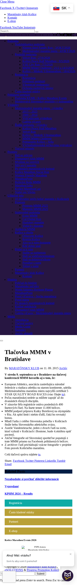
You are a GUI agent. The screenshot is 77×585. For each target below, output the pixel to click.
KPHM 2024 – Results (19, 493)
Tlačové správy (24, 323)
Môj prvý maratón (25, 165)
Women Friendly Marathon (31, 175)
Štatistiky (20, 330)
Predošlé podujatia (26, 54)
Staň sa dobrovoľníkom (36, 259)
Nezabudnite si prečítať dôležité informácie (32, 479)
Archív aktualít (24, 333)
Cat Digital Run (31, 219)
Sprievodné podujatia (27, 212)
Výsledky (13, 104)
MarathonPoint (24, 178)
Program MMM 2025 (35, 205)
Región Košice (31, 239)
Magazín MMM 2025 (35, 209)
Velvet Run (29, 131)
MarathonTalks (24, 185)
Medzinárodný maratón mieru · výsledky (39, 108)
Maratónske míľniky (27, 286)
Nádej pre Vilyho (25, 192)
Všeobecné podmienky (36, 84)
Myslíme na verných (27, 162)
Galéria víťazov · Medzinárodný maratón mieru (43, 313)
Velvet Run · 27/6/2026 (36, 57)
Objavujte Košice (32, 235)
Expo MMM (29, 215)
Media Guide (22, 326)
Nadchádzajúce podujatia (30, 44)
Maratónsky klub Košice (21, 14)
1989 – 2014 (29, 114)
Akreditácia (22, 319)
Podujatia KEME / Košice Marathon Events (41, 98)
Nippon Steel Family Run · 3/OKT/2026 (46, 47)
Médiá (11, 316)
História (12, 279)
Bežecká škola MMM (28, 182)
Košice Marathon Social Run (32, 172)
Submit (40, 573)
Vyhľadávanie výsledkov (37, 118)
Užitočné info (15, 195)
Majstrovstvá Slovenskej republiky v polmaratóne (44, 101)
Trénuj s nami (30, 266)
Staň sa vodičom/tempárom (38, 256)
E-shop (11, 21)
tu (63, 394)
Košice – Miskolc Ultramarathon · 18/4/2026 (48, 71)
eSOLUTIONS (14, 570)
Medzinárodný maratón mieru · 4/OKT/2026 (48, 51)
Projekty (12, 151)
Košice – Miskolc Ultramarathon (41, 135)
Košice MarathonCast (28, 188)
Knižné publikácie (25, 306)
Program (20, 202)
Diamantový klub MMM (29, 158)
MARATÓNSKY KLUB (24, 368)
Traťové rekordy (24, 148)
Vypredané (12, 486)
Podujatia (13, 41)
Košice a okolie (24, 232)
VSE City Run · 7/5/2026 (37, 64)
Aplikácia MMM (25, 229)
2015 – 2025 (29, 111)
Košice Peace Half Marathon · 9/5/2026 (45, 61)
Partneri (19, 269)
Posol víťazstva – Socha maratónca (35, 296)
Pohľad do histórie (26, 282)
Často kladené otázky (27, 91)
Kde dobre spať (31, 246)
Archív (63, 368)
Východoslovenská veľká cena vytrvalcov (47, 145)
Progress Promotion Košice (43, 570)
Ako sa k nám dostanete (36, 242)
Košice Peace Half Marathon (39, 128)
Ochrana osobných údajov (37, 88)
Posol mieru (22, 299)
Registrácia (21, 74)
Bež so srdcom (23, 155)
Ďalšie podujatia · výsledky (31, 125)
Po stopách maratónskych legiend (34, 168)
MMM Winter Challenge (37, 138)
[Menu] (1, 340)
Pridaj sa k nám (24, 249)
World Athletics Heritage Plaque (34, 289)
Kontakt (12, 17)
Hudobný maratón (33, 222)
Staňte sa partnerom (34, 252)
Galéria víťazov (31, 121)
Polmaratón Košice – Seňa (38, 141)
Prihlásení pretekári (33, 81)
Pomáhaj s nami (31, 262)
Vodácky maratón (32, 225)
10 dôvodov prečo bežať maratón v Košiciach (42, 198)
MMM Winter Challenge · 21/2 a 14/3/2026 (48, 67)
